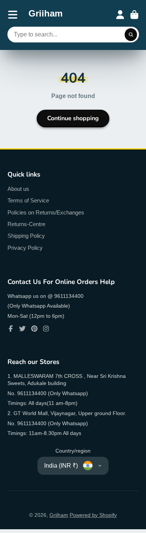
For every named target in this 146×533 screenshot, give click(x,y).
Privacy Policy (25, 248)
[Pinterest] (34, 328)
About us (18, 189)
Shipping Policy (26, 236)
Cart (134, 14)
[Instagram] (46, 328)
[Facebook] (10, 328)
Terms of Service (28, 200)
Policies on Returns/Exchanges (45, 212)
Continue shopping (73, 118)
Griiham (58, 515)
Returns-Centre (26, 224)
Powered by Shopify (93, 515)
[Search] (131, 34)
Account (120, 14)
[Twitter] (22, 328)
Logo (45, 14)
